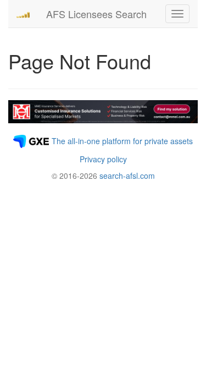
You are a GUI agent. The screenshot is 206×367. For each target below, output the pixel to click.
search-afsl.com (127, 175)
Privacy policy (103, 159)
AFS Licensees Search (96, 14)
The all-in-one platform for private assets (122, 140)
